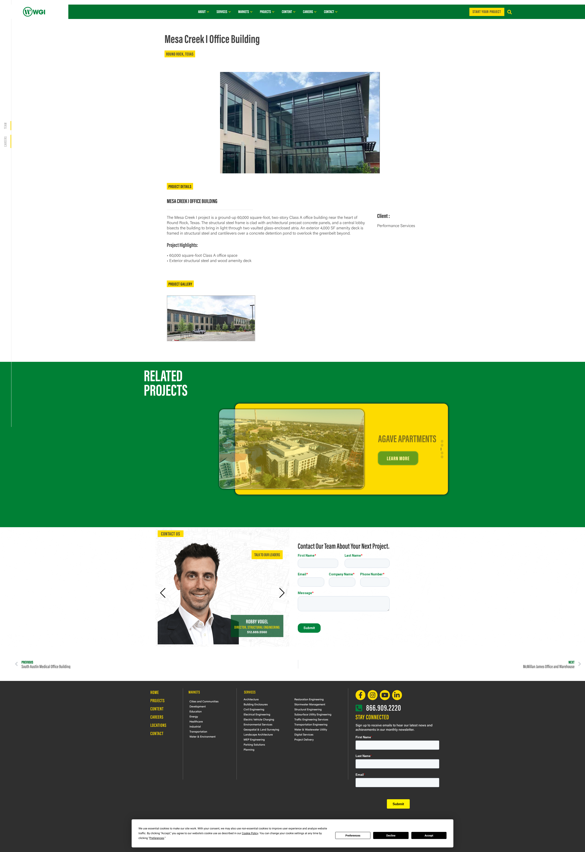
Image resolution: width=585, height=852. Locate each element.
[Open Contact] (336, 12)
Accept (429, 835)
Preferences (352, 835)
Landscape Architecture (258, 734)
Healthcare (196, 721)
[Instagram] (373, 695)
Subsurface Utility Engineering (312, 714)
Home (154, 692)
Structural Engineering (308, 709)
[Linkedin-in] (397, 695)
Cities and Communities (203, 701)
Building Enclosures (256, 704)
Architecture (251, 699)
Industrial (195, 726)
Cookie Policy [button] (250, 833)
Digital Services (303, 734)
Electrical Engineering (257, 714)
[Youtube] (385, 695)
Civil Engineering (254, 709)
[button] (509, 12)
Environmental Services (258, 724)
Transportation (198, 731)
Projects (157, 700)
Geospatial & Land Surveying (261, 729)
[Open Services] (229, 12)
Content (157, 708)
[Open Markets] (251, 12)
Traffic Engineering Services (311, 719)
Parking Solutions (254, 744)
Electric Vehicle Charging (259, 719)
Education (195, 711)
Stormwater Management (309, 704)
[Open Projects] (273, 12)
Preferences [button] (156, 838)
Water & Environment (202, 736)
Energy (193, 716)
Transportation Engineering (310, 724)
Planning (249, 749)
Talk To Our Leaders (267, 554)
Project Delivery (304, 739)
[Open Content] (294, 12)
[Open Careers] (315, 12)
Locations (158, 725)
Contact (157, 733)
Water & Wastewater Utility (310, 729)
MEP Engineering (254, 739)
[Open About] (208, 12)
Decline (390, 835)
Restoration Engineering (309, 699)
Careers (156, 717)
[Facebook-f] (360, 695)
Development (197, 706)
